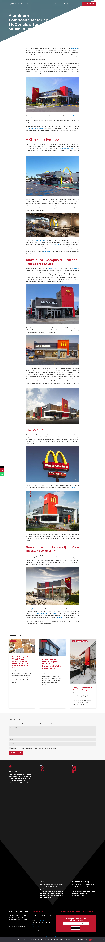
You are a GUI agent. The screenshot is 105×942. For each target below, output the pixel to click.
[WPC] (42, 822)
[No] (103, 939)
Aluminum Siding (80, 882)
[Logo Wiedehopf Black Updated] (15, 4)
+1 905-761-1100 (40, 918)
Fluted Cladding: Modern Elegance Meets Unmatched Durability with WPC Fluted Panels (51, 663)
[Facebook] (46, 936)
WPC (42, 882)
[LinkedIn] (52, 936)
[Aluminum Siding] (74, 822)
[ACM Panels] (10, 767)
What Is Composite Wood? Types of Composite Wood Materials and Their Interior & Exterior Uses (20, 662)
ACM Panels (14, 771)
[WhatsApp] (2, 474)
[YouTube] (58, 936)
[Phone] (2, 470)
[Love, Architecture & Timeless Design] (83, 661)
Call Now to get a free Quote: (42, 916)
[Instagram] (49, 936)
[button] (39, 4)
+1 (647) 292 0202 (40, 920)
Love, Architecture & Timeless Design (82, 689)
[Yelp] (55, 936)
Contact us (35, 924)
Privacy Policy (36, 926)
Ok (90, 939)
